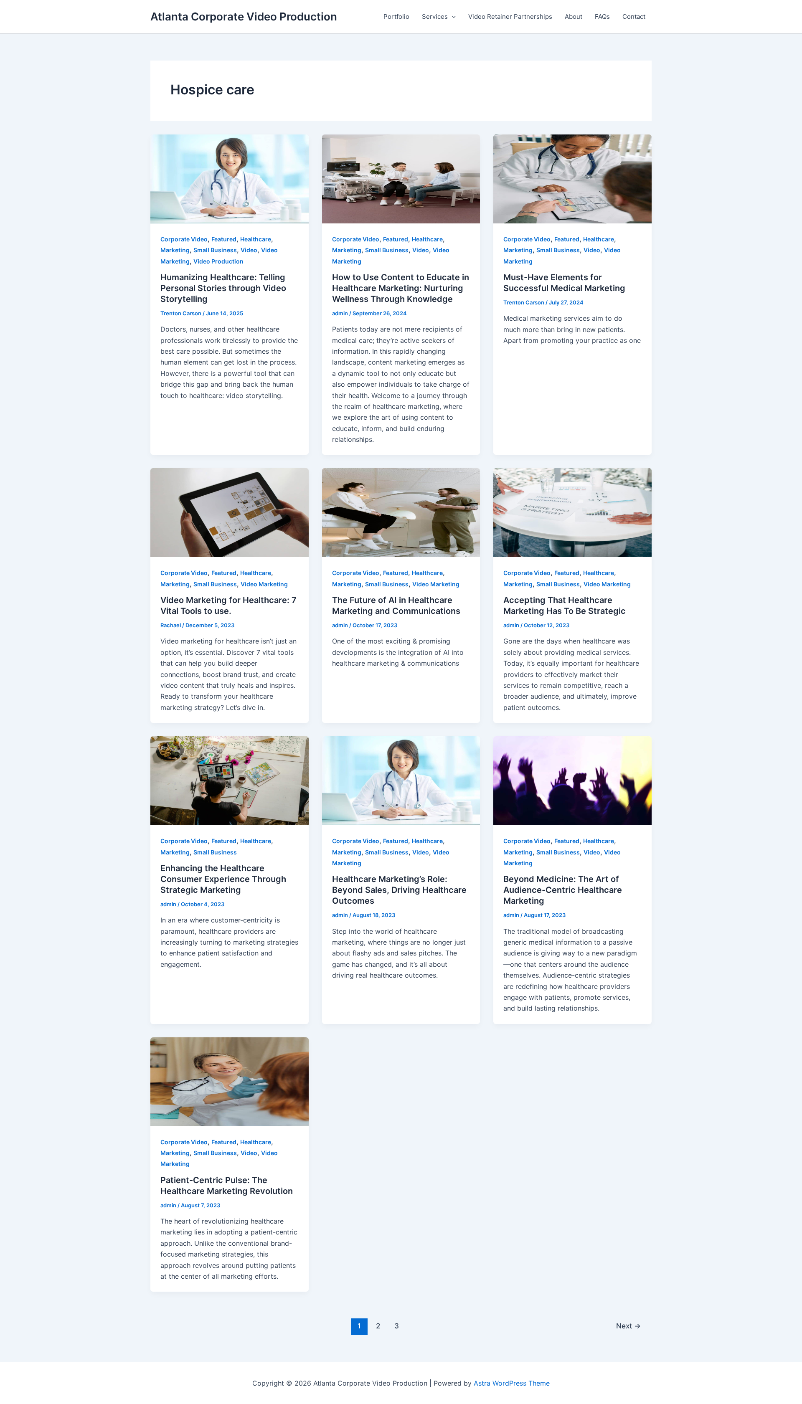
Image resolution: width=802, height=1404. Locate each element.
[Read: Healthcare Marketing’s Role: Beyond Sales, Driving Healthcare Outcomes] (401, 780)
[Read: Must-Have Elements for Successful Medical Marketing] (572, 178)
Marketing (175, 249)
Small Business (215, 249)
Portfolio (396, 16)
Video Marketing (264, 584)
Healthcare (255, 239)
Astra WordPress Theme (512, 1383)
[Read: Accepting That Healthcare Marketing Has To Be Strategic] (572, 512)
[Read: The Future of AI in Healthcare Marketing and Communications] (401, 512)
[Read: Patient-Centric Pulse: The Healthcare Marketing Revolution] (229, 1081)
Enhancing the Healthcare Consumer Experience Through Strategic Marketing (223, 879)
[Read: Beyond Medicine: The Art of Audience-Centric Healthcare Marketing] (572, 780)
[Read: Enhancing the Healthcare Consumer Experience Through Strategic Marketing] (229, 780)
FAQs (602, 16)
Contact (633, 16)
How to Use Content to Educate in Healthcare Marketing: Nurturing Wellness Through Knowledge (400, 288)
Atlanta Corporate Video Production (243, 16)
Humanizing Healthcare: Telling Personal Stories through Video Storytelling (223, 288)
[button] (452, 16)
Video (249, 249)
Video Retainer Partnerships (510, 16)
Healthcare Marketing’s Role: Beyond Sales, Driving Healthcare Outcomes (399, 890)
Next (628, 1325)
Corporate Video (184, 239)
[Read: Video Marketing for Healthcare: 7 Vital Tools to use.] (229, 512)
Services (435, 16)
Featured (223, 239)
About (573, 16)
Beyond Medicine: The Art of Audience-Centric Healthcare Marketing (562, 890)
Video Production (218, 261)
